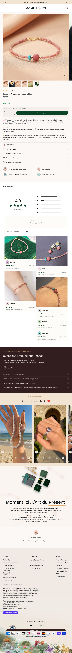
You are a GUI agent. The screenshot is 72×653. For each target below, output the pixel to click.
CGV (57, 574)
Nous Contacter (35, 568)
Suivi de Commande (36, 563)
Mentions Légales (61, 571)
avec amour (49, 175)
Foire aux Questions (62, 563)
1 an (46, 169)
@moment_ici (40, 396)
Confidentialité (60, 576)
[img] (18, 206)
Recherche (6, 560)
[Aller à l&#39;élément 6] (36, 84)
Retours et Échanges (62, 568)
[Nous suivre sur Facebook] (31, 626)
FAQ (16, 362)
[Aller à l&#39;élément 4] (24, 84)
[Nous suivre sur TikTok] (41, 626)
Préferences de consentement (36, 636)
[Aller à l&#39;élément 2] (12, 84)
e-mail (41, 362)
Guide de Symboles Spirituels (9, 574)
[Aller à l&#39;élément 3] (18, 84)
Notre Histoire (7, 580)
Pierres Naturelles (18, 175)
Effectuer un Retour (36, 565)
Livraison (59, 565)
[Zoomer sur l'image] (64, 75)
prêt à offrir (18, 169)
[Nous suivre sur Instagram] (36, 626)
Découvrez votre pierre (10, 563)
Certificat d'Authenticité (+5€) (16, 109)
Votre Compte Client (37, 560)
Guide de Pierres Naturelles (8, 569)
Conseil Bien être (8, 565)
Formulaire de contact (10, 606)
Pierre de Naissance (9, 577)
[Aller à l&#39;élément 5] (30, 84)
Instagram (22, 608)
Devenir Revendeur (62, 560)
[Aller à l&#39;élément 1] (5, 84)
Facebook (13, 608)
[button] (50, 196)
